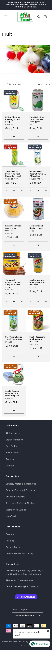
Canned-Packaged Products (20, 490)
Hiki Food (13, 642)
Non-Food (11, 516)
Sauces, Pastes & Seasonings (21, 484)
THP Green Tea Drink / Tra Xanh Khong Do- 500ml (13, 174)
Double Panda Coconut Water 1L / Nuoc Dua (37, 174)
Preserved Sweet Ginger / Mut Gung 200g (13, 228)
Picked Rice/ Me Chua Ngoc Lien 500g (12, 119)
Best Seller (11, 446)
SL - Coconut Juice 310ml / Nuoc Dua (13, 338)
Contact (10, 466)
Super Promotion (14, 440)
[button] (6, 17)
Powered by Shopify (26, 642)
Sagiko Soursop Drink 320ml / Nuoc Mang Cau (12, 393)
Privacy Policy (13, 547)
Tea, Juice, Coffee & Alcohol (20, 503)
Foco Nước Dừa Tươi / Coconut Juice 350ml (36, 119)
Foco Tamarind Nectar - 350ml (36, 227)
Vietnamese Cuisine (16, 510)
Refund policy (27, 646)
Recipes (10, 459)
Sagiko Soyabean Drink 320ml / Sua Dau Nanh (37, 282)
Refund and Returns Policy (19, 554)
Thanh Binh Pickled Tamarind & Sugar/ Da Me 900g (13, 283)
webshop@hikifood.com (26, 586)
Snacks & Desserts (15, 497)
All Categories (13, 433)
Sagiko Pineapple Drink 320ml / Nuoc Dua (37, 339)
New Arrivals (12, 453)
